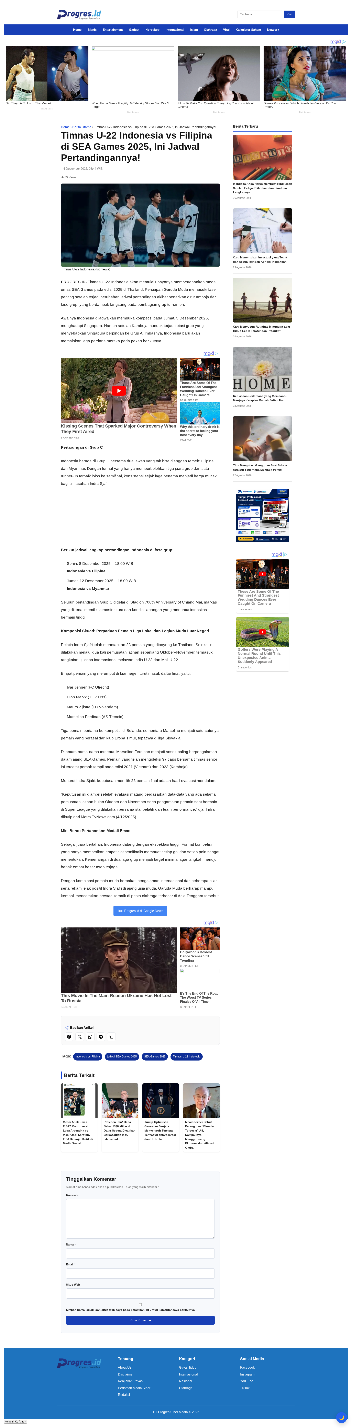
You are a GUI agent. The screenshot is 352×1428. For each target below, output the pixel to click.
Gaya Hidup (187, 1367)
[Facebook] (69, 1036)
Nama (71, 1244)
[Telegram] (101, 1036)
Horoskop (152, 29)
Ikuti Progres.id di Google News (140, 911)
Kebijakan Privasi (130, 1381)
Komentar (72, 1195)
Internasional (175, 29)
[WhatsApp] (90, 1036)
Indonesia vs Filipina (88, 1056)
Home (77, 29)
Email (70, 1264)
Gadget (134, 29)
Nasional (185, 1381)
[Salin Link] (111, 1036)
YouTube (246, 1381)
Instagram (247, 1374)
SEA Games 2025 (154, 1056)
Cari (289, 14)
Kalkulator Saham (248, 29)
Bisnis (92, 29)
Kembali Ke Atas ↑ (15, 1421)
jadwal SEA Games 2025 (122, 1056)
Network (273, 29)
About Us (124, 1367)
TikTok (245, 1388)
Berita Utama (81, 127)
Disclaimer (125, 1374)
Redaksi (124, 1394)
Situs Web (73, 1284)
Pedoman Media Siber (134, 1388)
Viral (226, 29)
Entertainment (113, 29)
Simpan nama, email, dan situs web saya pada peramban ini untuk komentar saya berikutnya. (131, 1309)
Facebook (247, 1367)
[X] (79, 1036)
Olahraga (210, 29)
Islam (194, 29)
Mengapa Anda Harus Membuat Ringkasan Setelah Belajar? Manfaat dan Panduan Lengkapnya (262, 188)
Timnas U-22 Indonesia (186, 1056)
